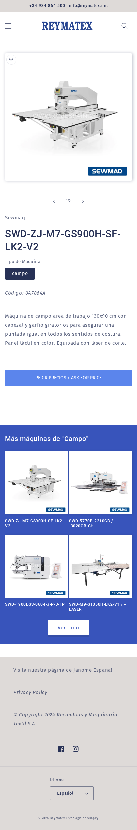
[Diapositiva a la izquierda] (54, 201)
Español (65, 793)
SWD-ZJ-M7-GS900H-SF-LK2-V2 (34, 524)
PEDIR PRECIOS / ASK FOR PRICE (68, 378)
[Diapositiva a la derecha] (83, 201)
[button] (8, 26)
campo (20, 273)
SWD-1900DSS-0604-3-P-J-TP (35, 604)
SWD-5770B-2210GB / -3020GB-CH (91, 524)
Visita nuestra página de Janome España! (62, 670)
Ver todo (68, 628)
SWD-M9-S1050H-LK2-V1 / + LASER (97, 607)
